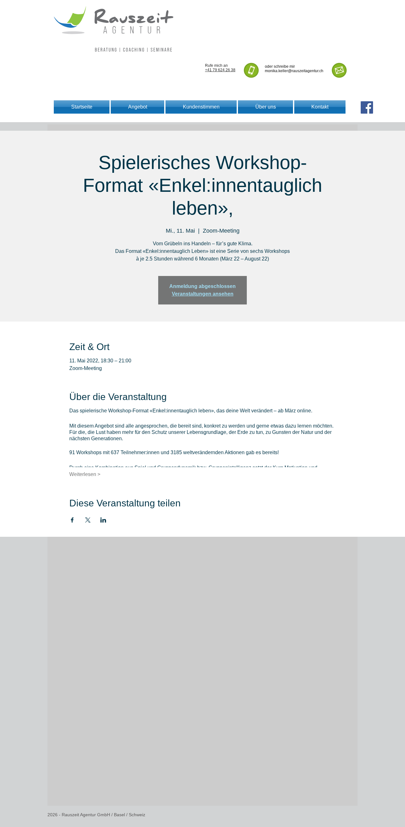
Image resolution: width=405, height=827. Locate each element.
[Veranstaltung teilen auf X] (88, 520)
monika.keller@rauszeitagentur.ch (294, 71)
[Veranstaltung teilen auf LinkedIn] (103, 520)
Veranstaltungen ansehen (203, 294)
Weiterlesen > (84, 474)
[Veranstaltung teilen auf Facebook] (72, 520)
